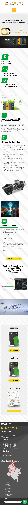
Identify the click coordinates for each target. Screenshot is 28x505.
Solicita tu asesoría (14, 259)
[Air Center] (14, 4)
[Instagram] (6, 428)
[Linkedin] (2, 428)
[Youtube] (13, 428)
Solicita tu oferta (14, 411)
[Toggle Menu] (14, 10)
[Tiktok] (17, 428)
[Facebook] (9, 428)
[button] (14, 307)
